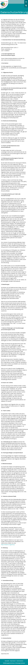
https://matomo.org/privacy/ (8, 544)
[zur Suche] (26, 5)
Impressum (13, 661)
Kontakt (7, 661)
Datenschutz (20, 661)
